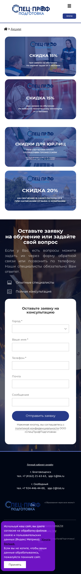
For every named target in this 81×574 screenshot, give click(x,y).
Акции (16, 29)
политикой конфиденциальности (37, 428)
